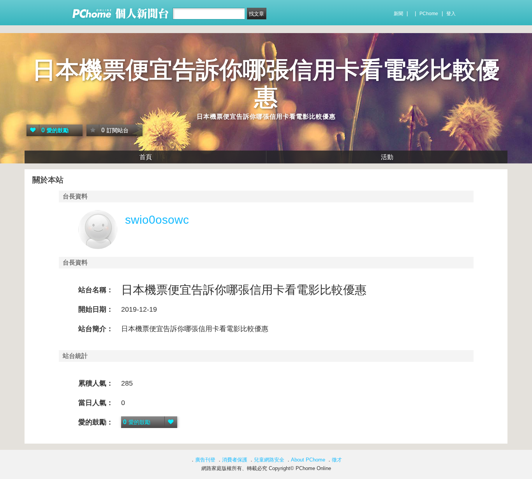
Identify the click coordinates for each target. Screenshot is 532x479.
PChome (428, 13)
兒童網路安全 (269, 460)
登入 (451, 13)
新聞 (398, 13)
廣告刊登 (205, 460)
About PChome (308, 460)
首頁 (145, 157)
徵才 (337, 460)
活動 (387, 157)
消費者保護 (234, 460)
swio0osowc (157, 219)
